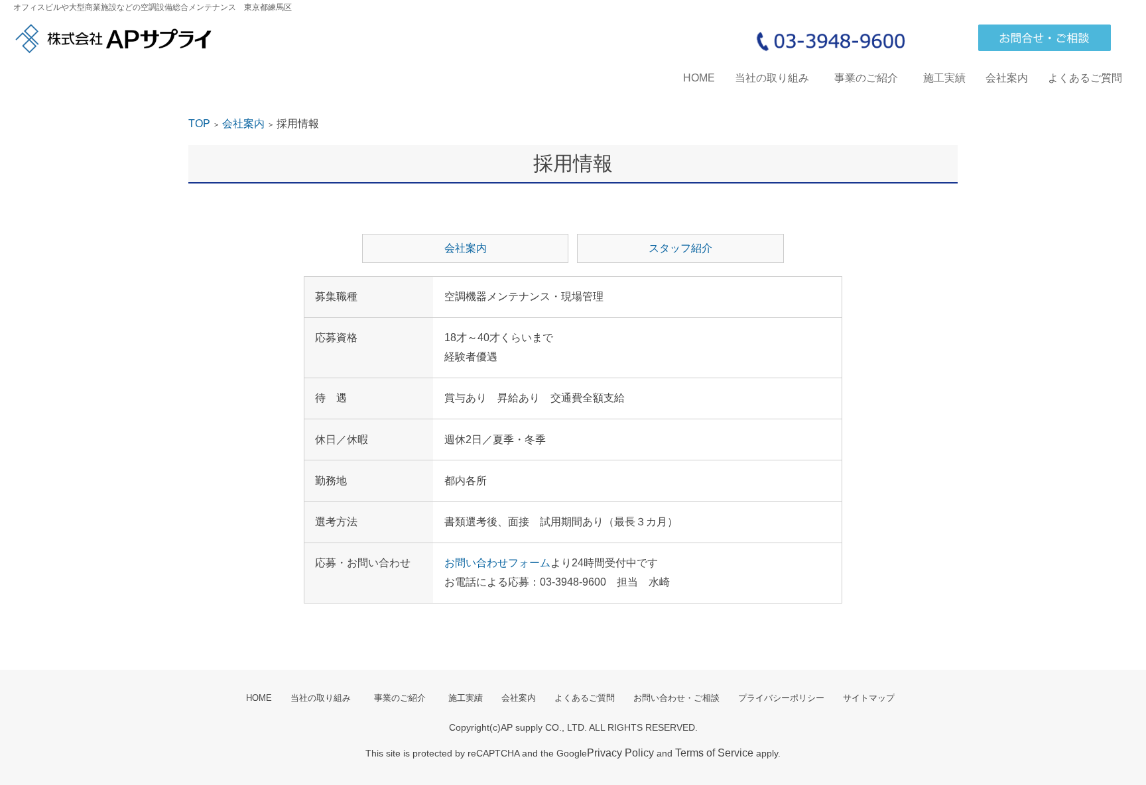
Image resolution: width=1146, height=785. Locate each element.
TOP (199, 123)
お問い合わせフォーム (497, 562)
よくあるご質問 (1085, 77)
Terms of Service (714, 753)
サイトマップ (869, 698)
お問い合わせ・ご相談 (676, 698)
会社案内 (1007, 77)
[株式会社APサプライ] (112, 38)
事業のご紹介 (871, 77)
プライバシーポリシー (781, 698)
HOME (699, 77)
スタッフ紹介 (680, 248)
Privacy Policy (620, 753)
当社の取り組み (772, 77)
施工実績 (944, 77)
